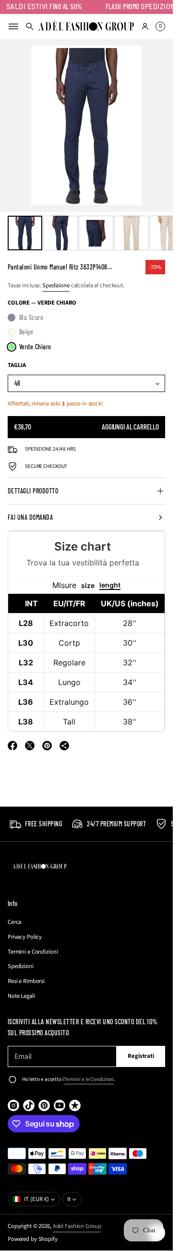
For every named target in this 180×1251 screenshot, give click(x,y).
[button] (30, 26)
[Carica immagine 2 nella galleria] (60, 233)
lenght (109, 585)
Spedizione (56, 285)
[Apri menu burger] (13, 26)
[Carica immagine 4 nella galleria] (131, 233)
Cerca (14, 922)
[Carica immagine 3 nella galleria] (96, 233)
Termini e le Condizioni (89, 1079)
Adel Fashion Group (77, 1226)
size (88, 585)
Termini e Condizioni (33, 951)
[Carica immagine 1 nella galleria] (25, 233)
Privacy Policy (25, 936)
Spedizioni (21, 966)
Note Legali (21, 996)
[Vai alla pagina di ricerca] (30, 26)
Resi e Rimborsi (26, 981)
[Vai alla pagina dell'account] (145, 26)
